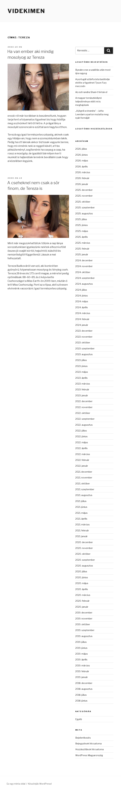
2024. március (82, 313)
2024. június (81, 295)
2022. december (83, 401)
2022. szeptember (85, 418)
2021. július (80, 501)
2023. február (82, 389)
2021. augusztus (83, 495)
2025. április (81, 237)
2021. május (81, 513)
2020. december (84, 542)
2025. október (82, 201)
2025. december (84, 190)
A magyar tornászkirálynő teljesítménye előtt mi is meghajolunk (88, 101)
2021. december (83, 471)
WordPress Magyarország (89, 755)
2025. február (82, 248)
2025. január (81, 254)
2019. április (81, 659)
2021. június (81, 507)
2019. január (81, 677)
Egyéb (78, 719)
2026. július (81, 148)
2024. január (81, 325)
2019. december (83, 612)
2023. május (81, 372)
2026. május (81, 160)
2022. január (81, 465)
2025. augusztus (84, 213)
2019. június (81, 648)
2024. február (82, 319)
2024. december (84, 260)
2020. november (84, 548)
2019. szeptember (84, 630)
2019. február (82, 671)
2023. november (83, 336)
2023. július (81, 360)
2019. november (83, 618)
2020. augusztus (84, 565)
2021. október (82, 483)
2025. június (81, 225)
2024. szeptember (85, 278)
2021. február (82, 530)
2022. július (81, 430)
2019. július (81, 642)
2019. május (81, 653)
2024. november (84, 266)
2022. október (82, 413)
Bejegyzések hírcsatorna (88, 743)
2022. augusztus (84, 424)
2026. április (81, 166)
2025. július (81, 219)
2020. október (82, 554)
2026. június (81, 154)
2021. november (83, 477)
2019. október (82, 624)
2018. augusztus (83, 689)
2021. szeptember (84, 489)
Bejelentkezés (83, 737)
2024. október (82, 272)
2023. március (82, 383)
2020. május (81, 583)
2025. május (81, 231)
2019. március (82, 665)
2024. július (81, 289)
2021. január (81, 536)
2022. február (82, 460)
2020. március (82, 595)
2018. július (81, 694)
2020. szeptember (85, 559)
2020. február (82, 600)
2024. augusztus (84, 283)
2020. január (81, 606)
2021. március (82, 524)
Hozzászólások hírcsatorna (89, 749)
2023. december (83, 330)
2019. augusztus (83, 636)
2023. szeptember (85, 348)
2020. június (81, 577)
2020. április (81, 589)
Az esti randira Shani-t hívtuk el (91, 92)
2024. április (81, 307)
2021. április (81, 518)
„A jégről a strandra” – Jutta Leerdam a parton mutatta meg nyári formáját (92, 114)
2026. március (82, 172)
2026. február (82, 178)
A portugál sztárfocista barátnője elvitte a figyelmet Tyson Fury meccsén (92, 83)
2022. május (81, 442)
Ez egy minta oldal (16, 783)
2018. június (81, 700)
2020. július (81, 571)
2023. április (81, 378)
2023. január (81, 395)
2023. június (81, 366)
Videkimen (26, 11)
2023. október (82, 342)
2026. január (81, 184)
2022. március (82, 454)
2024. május (81, 301)
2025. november (84, 195)
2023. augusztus (84, 354)
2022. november (83, 407)
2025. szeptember (85, 207)
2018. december (83, 683)
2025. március (82, 242)
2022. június (81, 436)
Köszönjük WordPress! (40, 783)
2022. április (81, 448)
